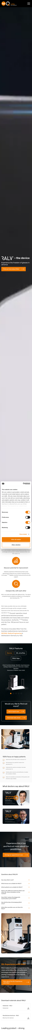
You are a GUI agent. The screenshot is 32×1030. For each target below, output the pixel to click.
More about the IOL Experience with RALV (12, 982)
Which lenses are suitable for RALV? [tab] (11, 883)
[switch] (27, 517)
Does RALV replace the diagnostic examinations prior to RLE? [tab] (10, 898)
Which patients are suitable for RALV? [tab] (11, 887)
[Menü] (29, 3)
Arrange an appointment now (14, 855)
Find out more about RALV (11, 269)
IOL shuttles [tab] (20, 653)
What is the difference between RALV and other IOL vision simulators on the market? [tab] (12, 892)
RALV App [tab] (16, 658)
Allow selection (16, 545)
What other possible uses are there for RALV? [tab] (12, 908)
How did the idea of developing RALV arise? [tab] (11, 903)
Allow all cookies (16, 539)
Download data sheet (13, 717)
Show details (23, 534)
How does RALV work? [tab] (7, 880)
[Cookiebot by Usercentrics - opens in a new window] (23, 484)
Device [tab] (9, 653)
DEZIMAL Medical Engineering (11, 633)
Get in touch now (13, 711)
